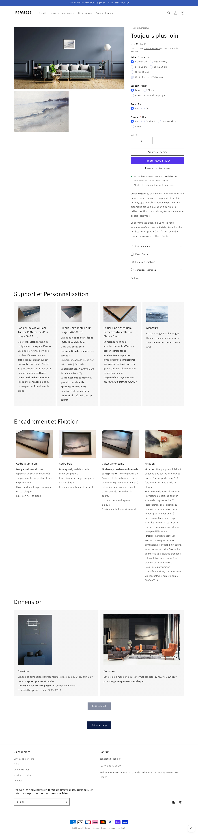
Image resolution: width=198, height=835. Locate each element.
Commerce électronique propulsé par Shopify (109, 828)
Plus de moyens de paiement (157, 168)
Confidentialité (21, 769)
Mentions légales (22, 775)
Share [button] (137, 278)
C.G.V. (16, 764)
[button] (54, 13)
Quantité (134, 134)
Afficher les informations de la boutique (154, 185)
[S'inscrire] (66, 802)
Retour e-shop (99, 725)
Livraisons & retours (24, 758)
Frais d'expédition (152, 48)
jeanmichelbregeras (85, 828)
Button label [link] (99, 706)
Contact (18, 780)
